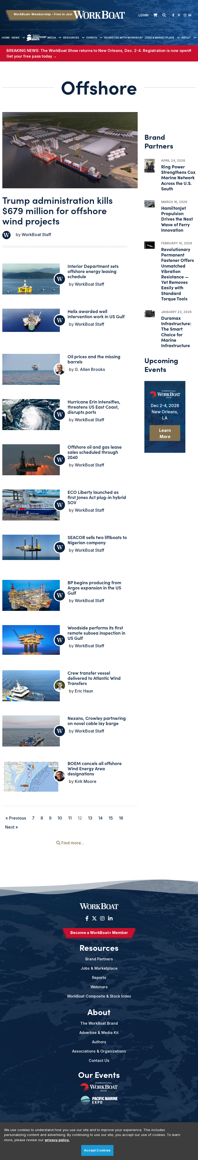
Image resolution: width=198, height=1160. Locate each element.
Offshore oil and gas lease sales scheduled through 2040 (95, 451)
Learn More (165, 433)
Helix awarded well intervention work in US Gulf (96, 314)
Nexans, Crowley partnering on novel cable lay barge (97, 720)
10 (59, 818)
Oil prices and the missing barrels (94, 359)
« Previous (15, 818)
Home (6, 37)
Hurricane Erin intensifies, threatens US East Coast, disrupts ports (94, 406)
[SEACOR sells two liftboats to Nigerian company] (31, 547)
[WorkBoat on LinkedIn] (189, 15)
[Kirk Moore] (60, 776)
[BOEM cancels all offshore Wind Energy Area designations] (31, 783)
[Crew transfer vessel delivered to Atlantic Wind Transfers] (31, 692)
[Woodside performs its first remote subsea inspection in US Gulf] (31, 640)
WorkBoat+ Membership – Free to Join (43, 14)
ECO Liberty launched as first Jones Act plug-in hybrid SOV (97, 497)
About (186, 37)
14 (100, 818)
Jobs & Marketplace (159, 37)
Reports (99, 977)
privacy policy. (57, 1140)
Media (51, 37)
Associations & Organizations (99, 1051)
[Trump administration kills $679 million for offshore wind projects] (70, 150)
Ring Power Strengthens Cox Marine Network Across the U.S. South (178, 177)
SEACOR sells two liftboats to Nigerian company (97, 540)
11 (70, 818)
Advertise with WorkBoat (123, 37)
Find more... (72, 842)
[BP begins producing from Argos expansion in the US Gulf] (31, 599)
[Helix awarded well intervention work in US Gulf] (31, 320)
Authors (99, 1042)
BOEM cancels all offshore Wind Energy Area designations (95, 768)
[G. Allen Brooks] (60, 369)
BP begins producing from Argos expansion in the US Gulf (94, 587)
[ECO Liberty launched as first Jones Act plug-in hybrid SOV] (31, 505)
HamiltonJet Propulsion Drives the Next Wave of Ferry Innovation (177, 219)
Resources (71, 37)
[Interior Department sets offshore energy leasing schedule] (31, 285)
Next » (11, 827)
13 (90, 818)
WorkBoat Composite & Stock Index (99, 996)
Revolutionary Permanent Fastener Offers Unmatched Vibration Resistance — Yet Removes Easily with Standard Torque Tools (177, 274)
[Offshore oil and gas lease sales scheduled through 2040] (31, 463)
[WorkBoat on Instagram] (185, 15)
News (16, 37)
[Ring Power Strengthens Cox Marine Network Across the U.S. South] (149, 166)
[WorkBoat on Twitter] (178, 15)
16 (121, 818)
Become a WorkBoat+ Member (99, 932)
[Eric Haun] (60, 686)
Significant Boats (36, 41)
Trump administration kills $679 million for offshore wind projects (57, 210)
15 (111, 818)
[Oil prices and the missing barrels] (31, 375)
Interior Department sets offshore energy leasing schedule (93, 271)
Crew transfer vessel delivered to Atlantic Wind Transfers (94, 677)
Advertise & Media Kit (99, 1032)
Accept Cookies (97, 1150)
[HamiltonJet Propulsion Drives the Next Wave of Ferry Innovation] (149, 203)
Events (91, 37)
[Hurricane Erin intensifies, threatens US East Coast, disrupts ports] (31, 420)
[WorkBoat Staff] (6, 235)
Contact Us (99, 1060)
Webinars (99, 987)
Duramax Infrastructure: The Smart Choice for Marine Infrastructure (176, 331)
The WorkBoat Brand (99, 1023)
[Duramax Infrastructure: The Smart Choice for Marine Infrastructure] (149, 313)
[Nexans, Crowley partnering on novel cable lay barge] (31, 737)
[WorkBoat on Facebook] (173, 15)
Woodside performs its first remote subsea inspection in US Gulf (96, 632)
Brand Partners (99, 959)
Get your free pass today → (31, 56)
